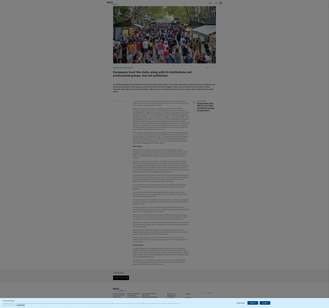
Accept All (265, 303)
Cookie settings (240, 303)
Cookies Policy (21, 305)
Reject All (252, 303)
